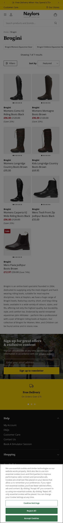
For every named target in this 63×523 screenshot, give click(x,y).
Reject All (31, 510)
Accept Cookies (31, 518)
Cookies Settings (31, 503)
